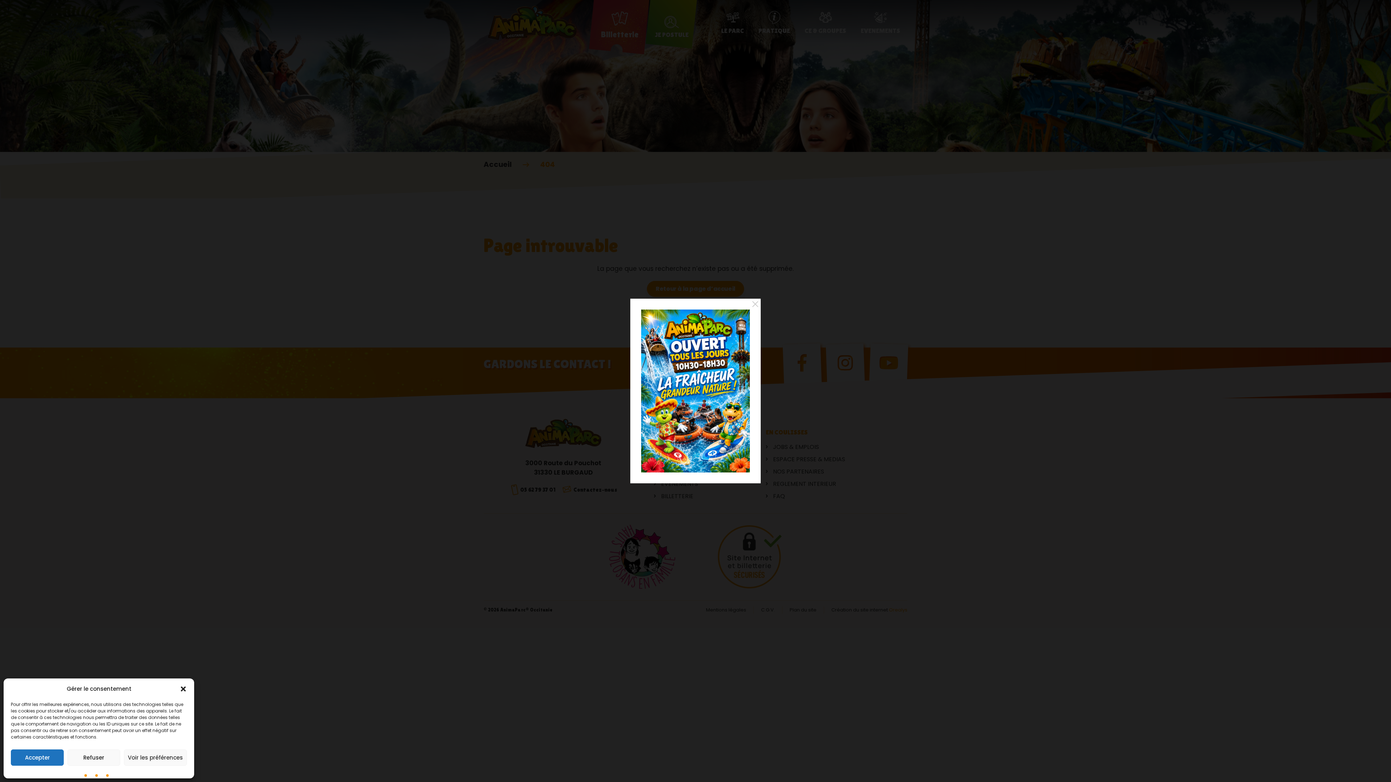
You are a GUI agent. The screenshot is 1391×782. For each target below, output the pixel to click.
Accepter (37, 757)
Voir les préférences (155, 757)
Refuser (93, 757)
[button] (183, 689)
